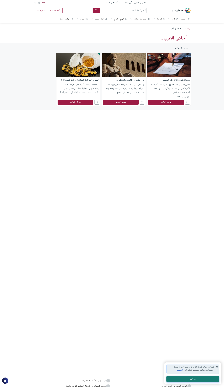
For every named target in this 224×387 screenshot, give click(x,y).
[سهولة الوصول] (39, 2)
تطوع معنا (40, 10)
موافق (193, 379)
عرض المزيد (166, 102)
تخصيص (179, 370)
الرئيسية (183, 19)
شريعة (159, 19)
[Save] (187, 102)
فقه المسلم (99, 19)
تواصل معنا (65, 19)
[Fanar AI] (5, 380)
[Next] (33, 78)
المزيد (82, 19)
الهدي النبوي (119, 19)
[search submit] (96, 10)
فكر (173, 19)
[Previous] (190, 78)
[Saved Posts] (35, 2)
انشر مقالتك (55, 10)
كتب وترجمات (140, 19)
